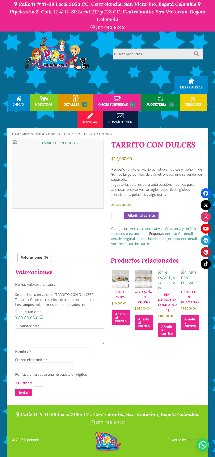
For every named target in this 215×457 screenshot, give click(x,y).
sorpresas (119, 243)
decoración (173, 233)
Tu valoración (27, 326)
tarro (145, 243)
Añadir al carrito (141, 215)
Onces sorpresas (33, 134)
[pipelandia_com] (206, 217)
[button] (203, 445)
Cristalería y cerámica (181, 228)
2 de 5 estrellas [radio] (23, 316)
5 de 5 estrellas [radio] (41, 316)
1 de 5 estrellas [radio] (17, 316)
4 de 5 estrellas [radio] (35, 316)
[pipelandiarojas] (206, 229)
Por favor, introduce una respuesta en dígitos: (51, 374)
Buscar (196, 54)
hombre (154, 238)
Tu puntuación (28, 311)
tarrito (134, 243)
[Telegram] (206, 240)
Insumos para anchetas (64, 134)
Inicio (15, 134)
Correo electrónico (31, 359)
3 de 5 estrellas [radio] (29, 316)
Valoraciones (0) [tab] (34, 257)
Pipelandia (195, 439)
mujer (167, 238)
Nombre (23, 351)
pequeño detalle (186, 238)
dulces (141, 238)
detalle (189, 233)
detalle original (123, 238)
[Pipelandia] (57, 54)
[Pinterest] (206, 252)
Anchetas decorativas (146, 228)
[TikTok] (206, 264)
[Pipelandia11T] (206, 205)
